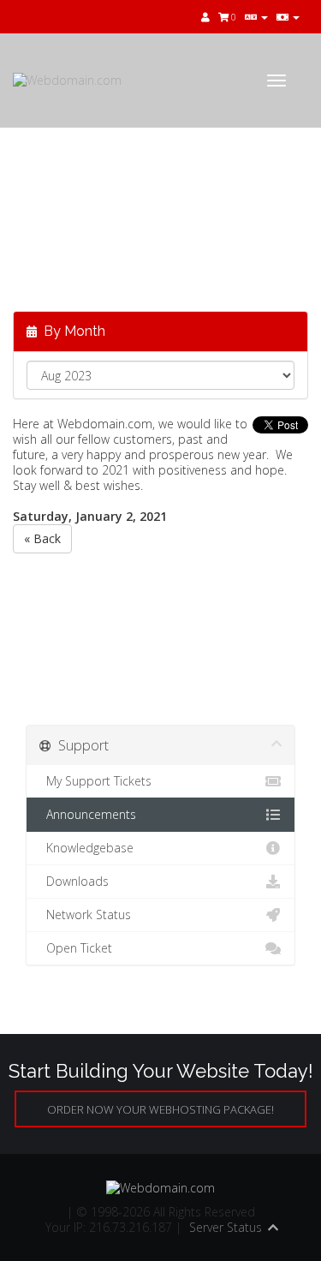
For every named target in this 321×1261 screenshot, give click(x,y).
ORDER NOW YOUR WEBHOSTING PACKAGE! (160, 1109)
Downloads (74, 881)
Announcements (87, 814)
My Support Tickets (95, 781)
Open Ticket (75, 948)
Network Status (85, 914)
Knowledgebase (86, 848)
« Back (42, 538)
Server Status (225, 1227)
